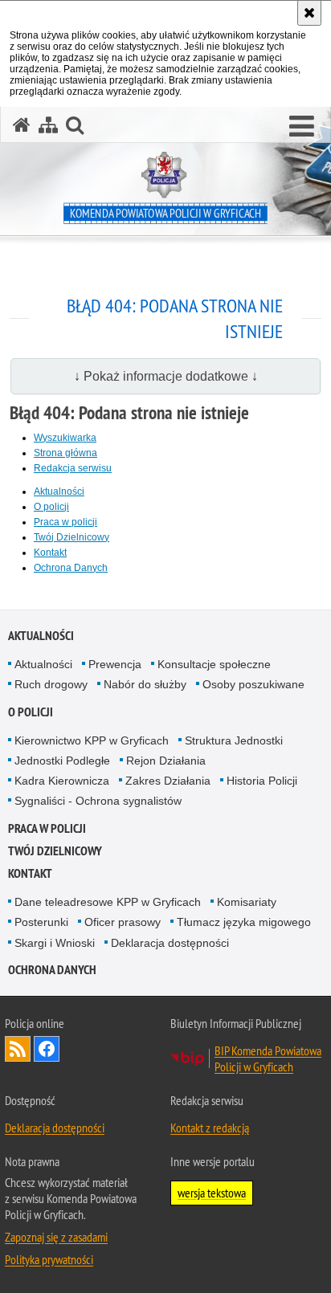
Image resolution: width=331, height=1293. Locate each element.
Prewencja (114, 664)
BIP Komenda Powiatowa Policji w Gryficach (268, 1058)
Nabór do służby (145, 684)
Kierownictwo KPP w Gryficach (91, 740)
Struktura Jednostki (234, 740)
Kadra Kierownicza (61, 780)
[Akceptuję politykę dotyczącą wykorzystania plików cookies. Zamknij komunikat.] (309, 13)
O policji (51, 506)
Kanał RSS (18, 1049)
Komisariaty (246, 901)
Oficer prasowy (122, 922)
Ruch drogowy (51, 684)
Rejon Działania (166, 760)
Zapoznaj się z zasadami (56, 1237)
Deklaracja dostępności (170, 942)
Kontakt (50, 552)
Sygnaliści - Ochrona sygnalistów (98, 800)
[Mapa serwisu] (48, 125)
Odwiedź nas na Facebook (46, 1049)
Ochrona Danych (71, 567)
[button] (301, 127)
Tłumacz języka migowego (244, 922)
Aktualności (59, 491)
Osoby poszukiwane (253, 684)
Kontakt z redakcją (209, 1128)
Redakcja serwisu (73, 468)
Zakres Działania (167, 780)
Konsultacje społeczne (214, 664)
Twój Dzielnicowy (71, 537)
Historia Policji (262, 780)
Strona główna (65, 453)
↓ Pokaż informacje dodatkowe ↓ (166, 376)
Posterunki (41, 922)
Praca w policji (65, 522)
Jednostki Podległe (62, 760)
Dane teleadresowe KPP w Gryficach (107, 901)
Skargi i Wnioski (54, 942)
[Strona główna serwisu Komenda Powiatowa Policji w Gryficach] (22, 125)
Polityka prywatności (49, 1259)
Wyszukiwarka (65, 437)
